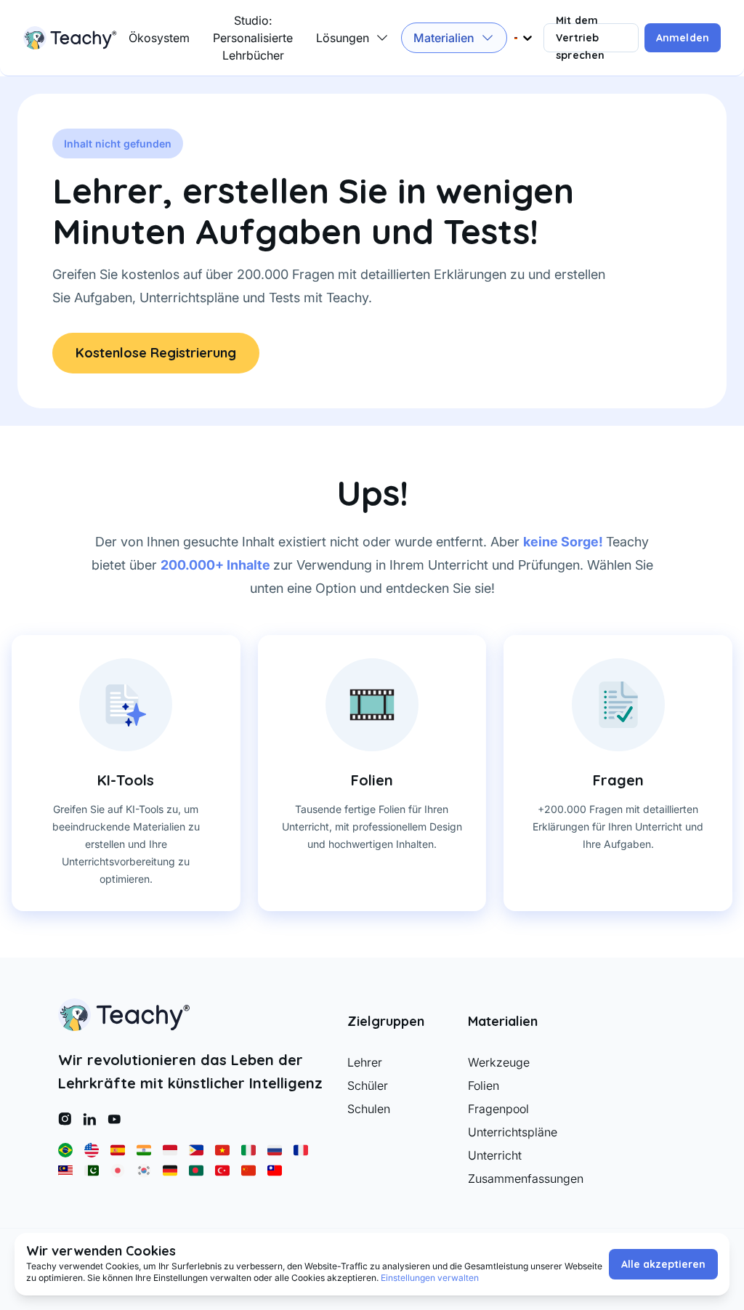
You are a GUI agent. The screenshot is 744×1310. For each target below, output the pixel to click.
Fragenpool (498, 1108)
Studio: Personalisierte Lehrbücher (253, 37)
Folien (483, 1085)
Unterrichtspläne (512, 1132)
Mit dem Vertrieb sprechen (580, 37)
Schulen (368, 1108)
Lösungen (342, 38)
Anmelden (682, 37)
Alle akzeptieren (663, 1264)
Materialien (443, 38)
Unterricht (495, 1155)
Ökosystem (159, 38)
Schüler (367, 1085)
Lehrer (364, 1062)
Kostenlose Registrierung (156, 352)
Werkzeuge (499, 1062)
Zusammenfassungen (516, 1178)
